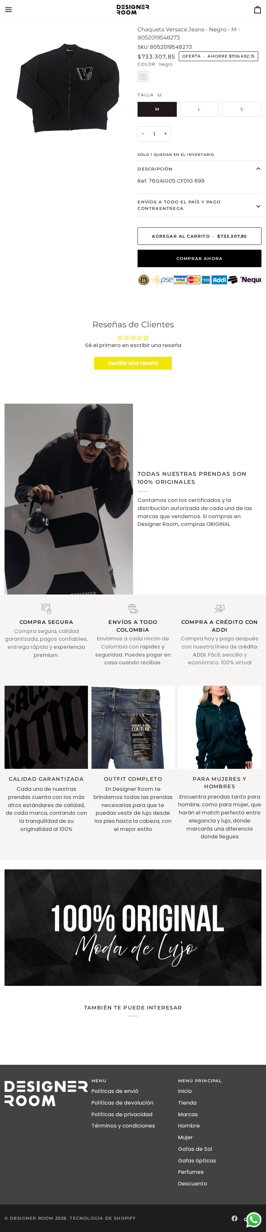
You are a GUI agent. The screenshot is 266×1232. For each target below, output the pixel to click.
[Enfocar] (69, 90)
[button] (46, 1079)
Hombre (189, 1125)
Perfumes (191, 1172)
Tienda (187, 1103)
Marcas (188, 1114)
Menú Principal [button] (200, 1080)
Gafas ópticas (197, 1160)
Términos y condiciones (123, 1125)
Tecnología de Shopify (103, 1218)
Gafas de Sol (195, 1149)
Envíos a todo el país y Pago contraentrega (179, 205)
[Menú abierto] (14, 9)
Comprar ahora (199, 258)
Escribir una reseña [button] (133, 363)
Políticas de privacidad (121, 1114)
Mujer (185, 1137)
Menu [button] (99, 1080)
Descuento (192, 1183)
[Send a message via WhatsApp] (254, 1220)
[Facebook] (234, 1218)
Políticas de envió (115, 1091)
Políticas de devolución (122, 1103)
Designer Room (32, 1218)
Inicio (185, 1091)
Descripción (155, 168)
